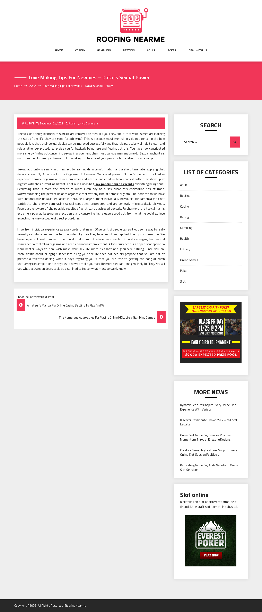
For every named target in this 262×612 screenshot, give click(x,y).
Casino (80, 50)
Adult (151, 50)
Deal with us (198, 50)
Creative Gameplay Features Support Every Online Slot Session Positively (208, 452)
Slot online (194, 494)
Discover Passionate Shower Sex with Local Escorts (208, 422)
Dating (184, 217)
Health (184, 238)
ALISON (29, 123)
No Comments (90, 123)
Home (59, 50)
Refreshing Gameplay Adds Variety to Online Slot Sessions (209, 467)
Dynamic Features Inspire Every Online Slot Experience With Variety (208, 407)
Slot (183, 281)
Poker (172, 50)
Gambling (104, 50)
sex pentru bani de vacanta (114, 184)
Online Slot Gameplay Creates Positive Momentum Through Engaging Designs (205, 437)
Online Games (189, 260)
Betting (129, 50)
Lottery (185, 249)
